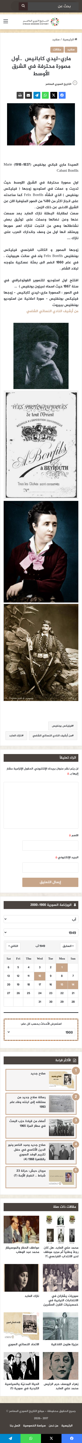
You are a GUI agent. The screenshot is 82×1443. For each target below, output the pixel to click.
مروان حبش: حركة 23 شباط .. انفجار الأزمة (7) (30, 1173)
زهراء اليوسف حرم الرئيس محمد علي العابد (61, 1386)
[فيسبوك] (62, 95)
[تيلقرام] (36, 95)
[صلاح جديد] (61, 1079)
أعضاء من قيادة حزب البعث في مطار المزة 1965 (27, 1124)
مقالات (57, 49)
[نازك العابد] (21, 1278)
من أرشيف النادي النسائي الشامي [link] (52, 311)
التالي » (13, 946)
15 (62, 984)
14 (73, 984)
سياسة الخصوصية (34, 1425)
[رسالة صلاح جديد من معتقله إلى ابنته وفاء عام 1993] (61, 1103)
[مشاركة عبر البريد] (28, 95)
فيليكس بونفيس (62, 726)
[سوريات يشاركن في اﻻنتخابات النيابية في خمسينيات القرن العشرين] (60, 1278)
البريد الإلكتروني (66, 857)
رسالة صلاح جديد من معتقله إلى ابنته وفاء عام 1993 (28, 1102)
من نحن (53, 1425)
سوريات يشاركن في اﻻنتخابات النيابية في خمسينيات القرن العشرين (60, 1300)
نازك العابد (15, 735)
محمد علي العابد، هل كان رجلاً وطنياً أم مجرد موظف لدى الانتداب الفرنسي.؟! (61, 1252)
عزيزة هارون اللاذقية (64, 1344)
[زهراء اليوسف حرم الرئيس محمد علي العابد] (60, 1366)
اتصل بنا (15, 1425)
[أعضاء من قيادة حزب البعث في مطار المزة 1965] (61, 1127)
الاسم (73, 835)
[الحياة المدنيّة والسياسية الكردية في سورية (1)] (21, 1366)
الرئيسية (68, 39)
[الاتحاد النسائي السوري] (21, 1326)
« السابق (68, 946)
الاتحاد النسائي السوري (23, 1344)
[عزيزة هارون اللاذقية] (60, 1326)
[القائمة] (5, 23)
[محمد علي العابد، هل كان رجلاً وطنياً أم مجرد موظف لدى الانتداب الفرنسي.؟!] (60, 1229)
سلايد (56, 39)
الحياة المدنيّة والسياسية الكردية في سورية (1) (22, 1386)
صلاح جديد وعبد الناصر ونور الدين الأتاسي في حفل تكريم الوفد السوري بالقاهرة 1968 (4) (27, 1152)
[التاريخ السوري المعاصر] (41, 21)
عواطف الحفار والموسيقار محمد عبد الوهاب (22, 1250)
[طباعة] (20, 95)
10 (39, 976)
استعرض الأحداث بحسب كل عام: (41, 1024)
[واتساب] (45, 95)
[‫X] (53, 95)
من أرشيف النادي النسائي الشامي (52, 735)
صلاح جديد (38, 1073)
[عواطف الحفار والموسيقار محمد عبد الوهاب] (21, 1229)
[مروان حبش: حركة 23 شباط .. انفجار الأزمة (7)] (61, 1177)
